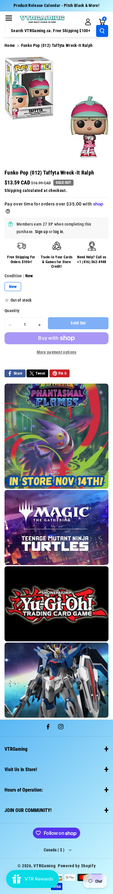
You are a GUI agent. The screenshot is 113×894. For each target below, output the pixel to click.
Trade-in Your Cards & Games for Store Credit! (57, 262)
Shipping (13, 190)
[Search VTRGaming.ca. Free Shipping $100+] (102, 31)
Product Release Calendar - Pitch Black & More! (56, 5)
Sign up (41, 231)
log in (58, 231)
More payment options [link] (57, 352)
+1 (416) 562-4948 (91, 262)
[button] (8, 18)
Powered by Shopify (77, 865)
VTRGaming (44, 865)
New (15, 287)
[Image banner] (56, 436)
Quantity (12, 310)
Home (10, 45)
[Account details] (88, 22)
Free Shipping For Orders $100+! (21, 259)
